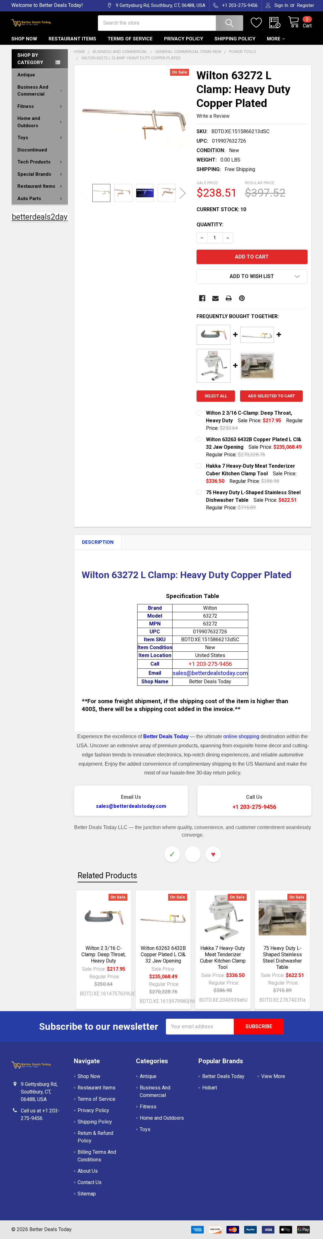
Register (305, 5)
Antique (26, 75)
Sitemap (87, 1194)
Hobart (209, 1088)
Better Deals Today (223, 1076)
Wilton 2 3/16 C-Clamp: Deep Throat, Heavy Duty (103, 954)
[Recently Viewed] (278, 22)
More (273, 39)
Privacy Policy (183, 39)
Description (98, 542)
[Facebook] (202, 298)
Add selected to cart (271, 396)
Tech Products (33, 162)
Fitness (25, 106)
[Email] (215, 298)
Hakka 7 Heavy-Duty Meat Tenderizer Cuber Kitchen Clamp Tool (223, 957)
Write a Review (213, 116)
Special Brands (34, 174)
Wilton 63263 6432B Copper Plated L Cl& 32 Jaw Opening (163, 954)
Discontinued (32, 150)
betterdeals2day (40, 217)
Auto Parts (29, 198)
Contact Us (90, 1182)
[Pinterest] (242, 298)
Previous (84, 193)
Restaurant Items (72, 39)
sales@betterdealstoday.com (131, 806)
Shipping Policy (234, 39)
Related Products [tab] (107, 875)
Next (182, 193)
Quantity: (210, 225)
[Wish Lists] (260, 22)
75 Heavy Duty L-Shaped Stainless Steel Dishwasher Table (282, 957)
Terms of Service (130, 39)
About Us (88, 1171)
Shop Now (24, 39)
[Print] (228, 298)
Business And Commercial (32, 90)
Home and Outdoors (28, 122)
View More (273, 1076)
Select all (215, 396)
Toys (22, 137)
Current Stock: (221, 209)
